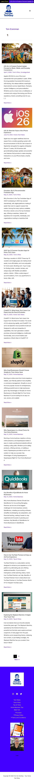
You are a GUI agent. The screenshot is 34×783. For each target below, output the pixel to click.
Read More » (8, 103)
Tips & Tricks (17, 559)
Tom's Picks (16, 72)
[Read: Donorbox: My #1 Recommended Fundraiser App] (17, 177)
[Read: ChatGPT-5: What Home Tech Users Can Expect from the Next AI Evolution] (17, 297)
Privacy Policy (19, 715)
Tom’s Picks (17, 702)
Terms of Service (17, 761)
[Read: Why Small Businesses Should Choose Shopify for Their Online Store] (17, 357)
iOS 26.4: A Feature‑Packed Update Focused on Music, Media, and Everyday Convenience (17, 68)
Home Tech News (19, 135)
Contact (19, 713)
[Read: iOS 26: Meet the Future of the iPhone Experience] (17, 117)
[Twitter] (21, 694)
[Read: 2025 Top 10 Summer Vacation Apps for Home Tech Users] (17, 237)
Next (17, 659)
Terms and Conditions (19, 717)
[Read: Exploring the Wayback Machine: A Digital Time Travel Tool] (17, 602)
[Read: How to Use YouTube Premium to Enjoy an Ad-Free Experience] (17, 542)
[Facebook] (17, 694)
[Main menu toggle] (30, 11)
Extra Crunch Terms (17, 763)
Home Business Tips (17, 707)
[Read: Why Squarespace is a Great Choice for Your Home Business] (17, 417)
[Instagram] (13, 694)
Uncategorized (25, 72)
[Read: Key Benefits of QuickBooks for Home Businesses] (17, 480)
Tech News (17, 700)
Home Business (18, 374)
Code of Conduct (17, 766)
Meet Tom (17, 710)
